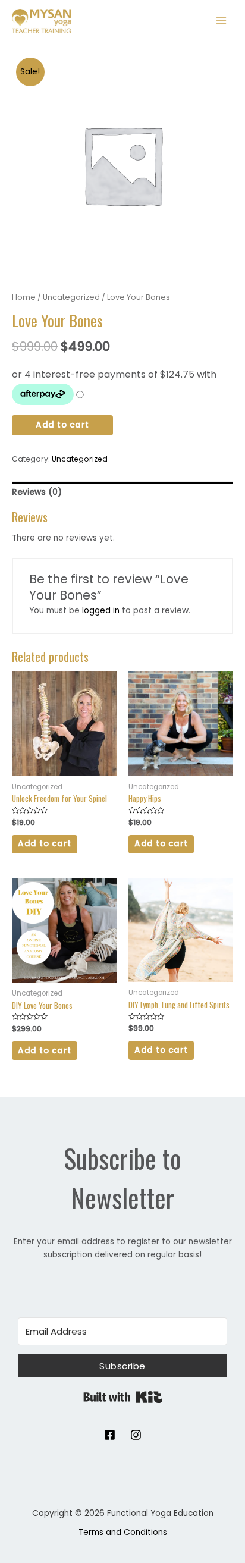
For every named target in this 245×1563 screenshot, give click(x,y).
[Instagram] (136, 1434)
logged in (101, 610)
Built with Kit (122, 1397)
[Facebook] (109, 1434)
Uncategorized (71, 297)
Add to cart (62, 425)
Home (24, 297)
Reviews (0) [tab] (37, 492)
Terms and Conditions (122, 1532)
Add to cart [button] (44, 843)
